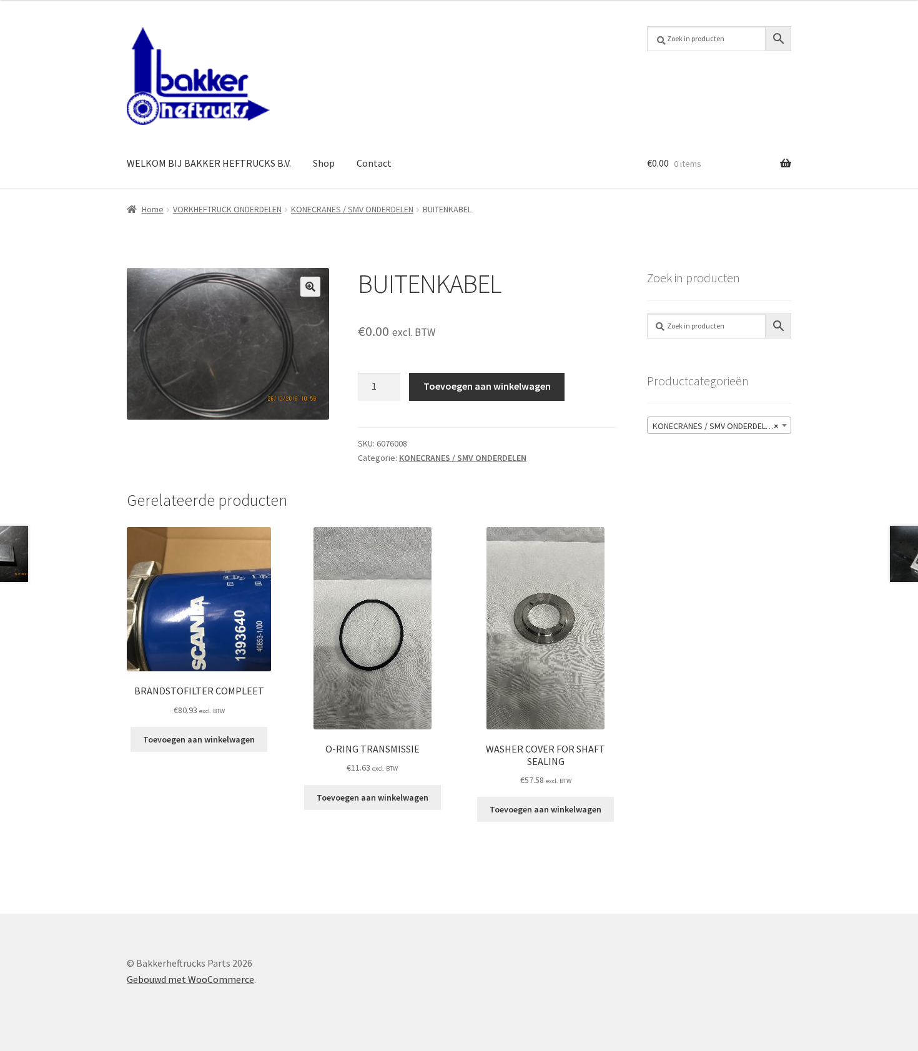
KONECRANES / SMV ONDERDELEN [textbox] (715, 426)
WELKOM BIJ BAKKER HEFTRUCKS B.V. (209, 163)
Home (153, 209)
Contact (374, 163)
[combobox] (719, 425)
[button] (310, 287)
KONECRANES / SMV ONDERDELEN (352, 209)
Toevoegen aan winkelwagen (487, 386)
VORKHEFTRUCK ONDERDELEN (227, 209)
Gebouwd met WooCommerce (190, 979)
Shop (324, 163)
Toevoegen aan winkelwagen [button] (199, 739)
